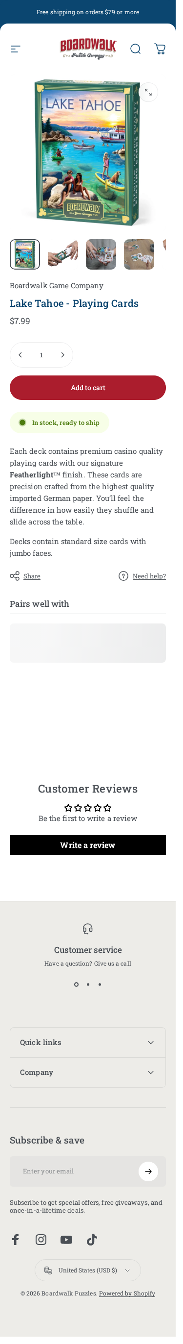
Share (32, 576)
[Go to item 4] (139, 254)
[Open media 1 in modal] (148, 92)
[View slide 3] (99, 985)
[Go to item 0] (25, 254)
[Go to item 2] (63, 254)
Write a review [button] (87, 845)
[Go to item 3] (101, 254)
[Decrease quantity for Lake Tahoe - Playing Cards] (20, 355)
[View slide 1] (76, 985)
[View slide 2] (88, 985)
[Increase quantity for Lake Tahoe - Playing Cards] (62, 355)
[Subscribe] (148, 1171)
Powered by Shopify (127, 1293)
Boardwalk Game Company (56, 285)
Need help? (149, 576)
